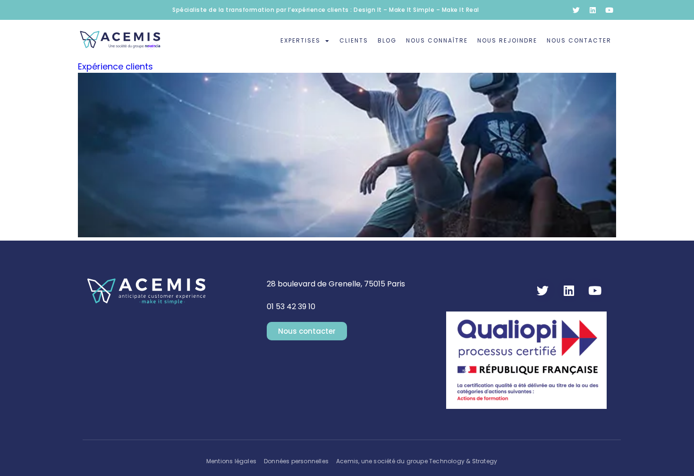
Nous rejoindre (507, 40)
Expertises (300, 40)
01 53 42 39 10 (291, 306)
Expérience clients (115, 66)
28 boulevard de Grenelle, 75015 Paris (336, 283)
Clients (353, 40)
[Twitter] (576, 10)
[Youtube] (609, 10)
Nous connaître (437, 40)
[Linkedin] (592, 10)
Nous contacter (579, 40)
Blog (387, 40)
